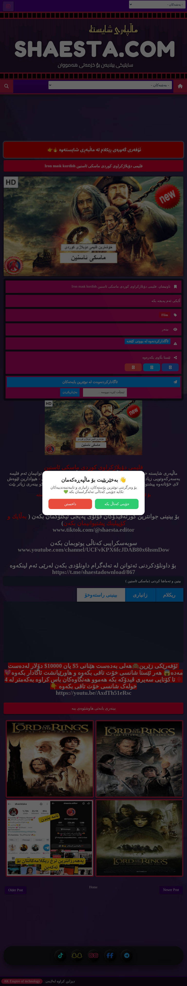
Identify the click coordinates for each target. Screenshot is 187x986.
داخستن (70, 504)
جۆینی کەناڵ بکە (116, 504)
